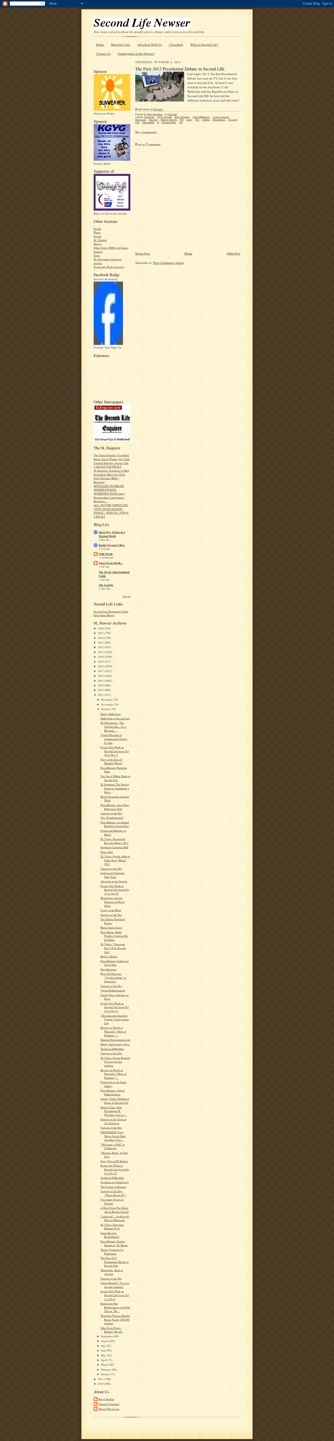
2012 (101, 695)
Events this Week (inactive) (109, 267)
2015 (101, 680)
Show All (126, 596)
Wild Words (106, 554)
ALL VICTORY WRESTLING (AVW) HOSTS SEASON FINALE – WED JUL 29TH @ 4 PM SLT (111, 510)
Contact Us (103, 53)
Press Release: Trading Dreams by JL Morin (114, 1243)
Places (97, 232)
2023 (101, 642)
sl (158, 122)
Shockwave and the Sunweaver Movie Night (112, 901)
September (107, 1336)
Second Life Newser (106, 279)
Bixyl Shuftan (106, 1399)
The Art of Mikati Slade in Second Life (115, 778)
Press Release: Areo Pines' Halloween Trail (114, 807)
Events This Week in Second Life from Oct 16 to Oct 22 (114, 1007)
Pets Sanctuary (108, 969)
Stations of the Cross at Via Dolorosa (113, 1121)
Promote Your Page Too (108, 347)
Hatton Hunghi (169, 119)
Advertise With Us (149, 44)
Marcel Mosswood (109, 1409)
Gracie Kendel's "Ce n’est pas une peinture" (114, 1285)
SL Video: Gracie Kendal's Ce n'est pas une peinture (115, 1061)
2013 (101, 690)
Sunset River (169, 122)
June (104, 1350)
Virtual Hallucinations (112, 990)
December (107, 699)
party (189, 119)
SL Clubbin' (100, 240)
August (105, 1341)
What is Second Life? (204, 44)
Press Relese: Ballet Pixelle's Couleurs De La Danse (114, 936)
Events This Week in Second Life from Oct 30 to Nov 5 (114, 751)
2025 (101, 633)
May (104, 1355)
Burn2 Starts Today (111, 927)
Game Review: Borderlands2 (109, 1235)
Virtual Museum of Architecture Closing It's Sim (113, 738)
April (104, 1360)
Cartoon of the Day (111, 813)
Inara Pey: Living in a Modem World (112, 534)
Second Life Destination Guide (111, 611)
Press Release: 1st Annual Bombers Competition (114, 824)
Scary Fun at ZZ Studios (114, 1161)
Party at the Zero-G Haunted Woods (111, 761)
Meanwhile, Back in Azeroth (111, 1272)
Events (97, 236)
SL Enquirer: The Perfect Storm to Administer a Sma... (114, 788)
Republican (219, 119)
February (106, 1369)
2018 (101, 666)
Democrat (140, 119)
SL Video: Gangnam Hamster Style (112, 1226)
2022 (101, 647)
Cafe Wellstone (201, 117)
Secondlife (148, 122)
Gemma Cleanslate (109, 1404)
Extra (97, 255)
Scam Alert (106, 852)
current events (221, 117)
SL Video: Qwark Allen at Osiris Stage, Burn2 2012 (115, 860)
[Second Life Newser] (108, 344)
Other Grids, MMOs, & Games (111, 248)
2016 (101, 676)
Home (100, 44)
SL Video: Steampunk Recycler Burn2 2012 (114, 841)
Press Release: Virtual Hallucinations (112, 1092)
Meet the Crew (120, 44)
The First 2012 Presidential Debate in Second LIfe (114, 1261)
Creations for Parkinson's (114, 1182)
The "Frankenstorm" (112, 817)
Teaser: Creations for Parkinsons (112, 1251)
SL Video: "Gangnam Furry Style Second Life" (113, 947)
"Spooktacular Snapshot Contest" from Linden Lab (114, 1019)
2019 (101, 661)
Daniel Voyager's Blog (112, 545)
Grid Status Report (104, 615)
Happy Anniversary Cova (114, 1044)
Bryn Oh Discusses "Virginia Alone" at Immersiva (113, 977)
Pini (197, 119)
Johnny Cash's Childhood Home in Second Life (114, 1100)
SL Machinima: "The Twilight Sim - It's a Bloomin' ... (113, 726)
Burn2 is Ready (109, 956)
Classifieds (176, 44)
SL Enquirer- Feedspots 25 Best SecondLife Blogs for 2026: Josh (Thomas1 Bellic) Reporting (111, 476)
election (153, 119)
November (107, 704)
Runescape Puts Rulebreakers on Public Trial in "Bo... (115, 1307)
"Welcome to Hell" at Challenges (112, 1146)
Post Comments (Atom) (168, 263)
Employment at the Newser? (136, 53)
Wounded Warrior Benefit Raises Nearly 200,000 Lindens (115, 1319)
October (106, 709)
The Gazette (106, 585)
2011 (101, 1379)
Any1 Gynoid (164, 117)
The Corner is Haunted (113, 1187)
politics (206, 119)
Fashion (98, 251)
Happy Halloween (110, 714)
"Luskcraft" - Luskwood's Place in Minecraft (115, 1218)
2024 (101, 638)
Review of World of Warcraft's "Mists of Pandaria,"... (113, 1031)
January (106, 1374)
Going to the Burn (110, 910)
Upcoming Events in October (112, 1201)
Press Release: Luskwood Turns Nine (114, 963)
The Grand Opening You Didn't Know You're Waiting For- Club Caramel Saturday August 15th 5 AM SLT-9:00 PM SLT (112, 460)
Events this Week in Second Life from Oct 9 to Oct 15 (114, 1169)
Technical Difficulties (112, 1049)
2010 (101, 1383)
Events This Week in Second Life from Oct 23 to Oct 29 (114, 889)
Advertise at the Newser (113, 881)
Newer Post (142, 253)
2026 (101, 628)
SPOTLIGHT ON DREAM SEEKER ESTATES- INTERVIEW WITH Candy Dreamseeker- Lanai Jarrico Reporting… (109, 493)
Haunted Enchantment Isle (115, 1040)
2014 (101, 685)
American (149, 117)
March (105, 1364)
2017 (101, 671)
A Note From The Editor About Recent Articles (114, 1210)
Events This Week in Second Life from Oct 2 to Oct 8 (114, 1295)
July (103, 1346)
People (97, 228)
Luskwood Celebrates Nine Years (112, 875)
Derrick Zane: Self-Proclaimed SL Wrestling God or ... (113, 1111)
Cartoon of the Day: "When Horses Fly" (113, 1193)
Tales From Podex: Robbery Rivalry (111, 1330)
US (181, 122)
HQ (182, 119)
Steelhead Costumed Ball (114, 847)
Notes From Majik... (111, 563)
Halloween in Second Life (115, 718)
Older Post (233, 253)
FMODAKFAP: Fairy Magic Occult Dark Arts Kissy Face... (113, 1136)
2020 (101, 656)
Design (97, 244)
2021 (101, 652)
